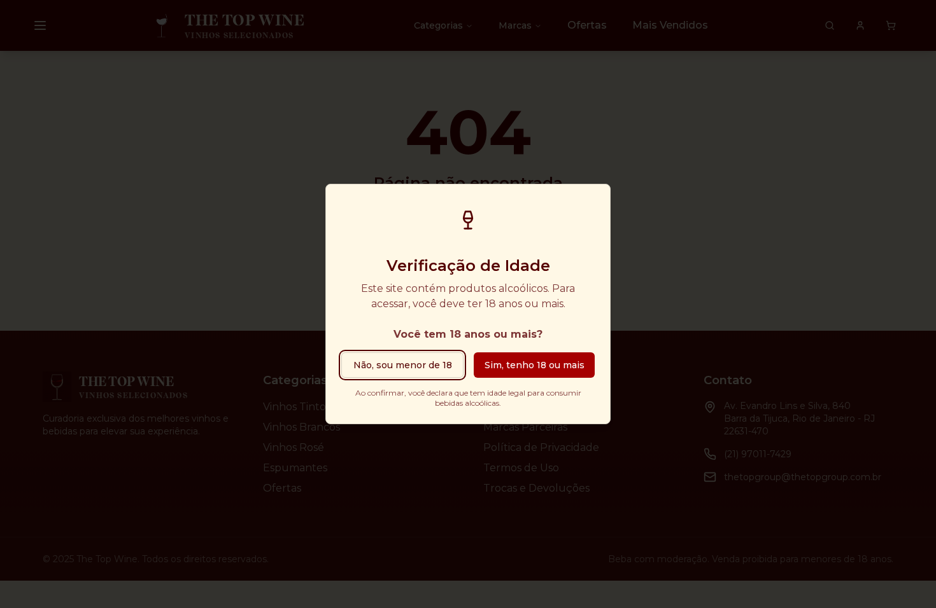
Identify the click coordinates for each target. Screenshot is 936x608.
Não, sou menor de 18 (402, 365)
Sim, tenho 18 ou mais (535, 365)
